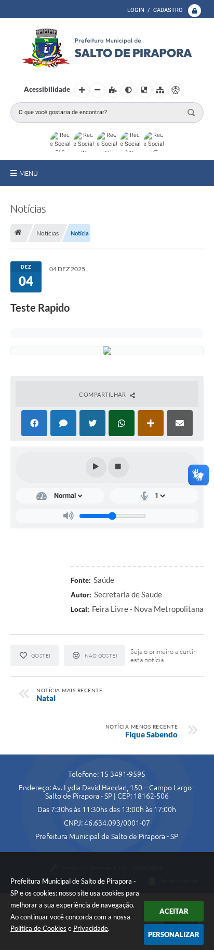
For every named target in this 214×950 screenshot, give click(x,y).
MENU (28, 173)
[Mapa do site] (160, 90)
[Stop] (118, 467)
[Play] (96, 467)
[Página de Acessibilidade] (175, 90)
